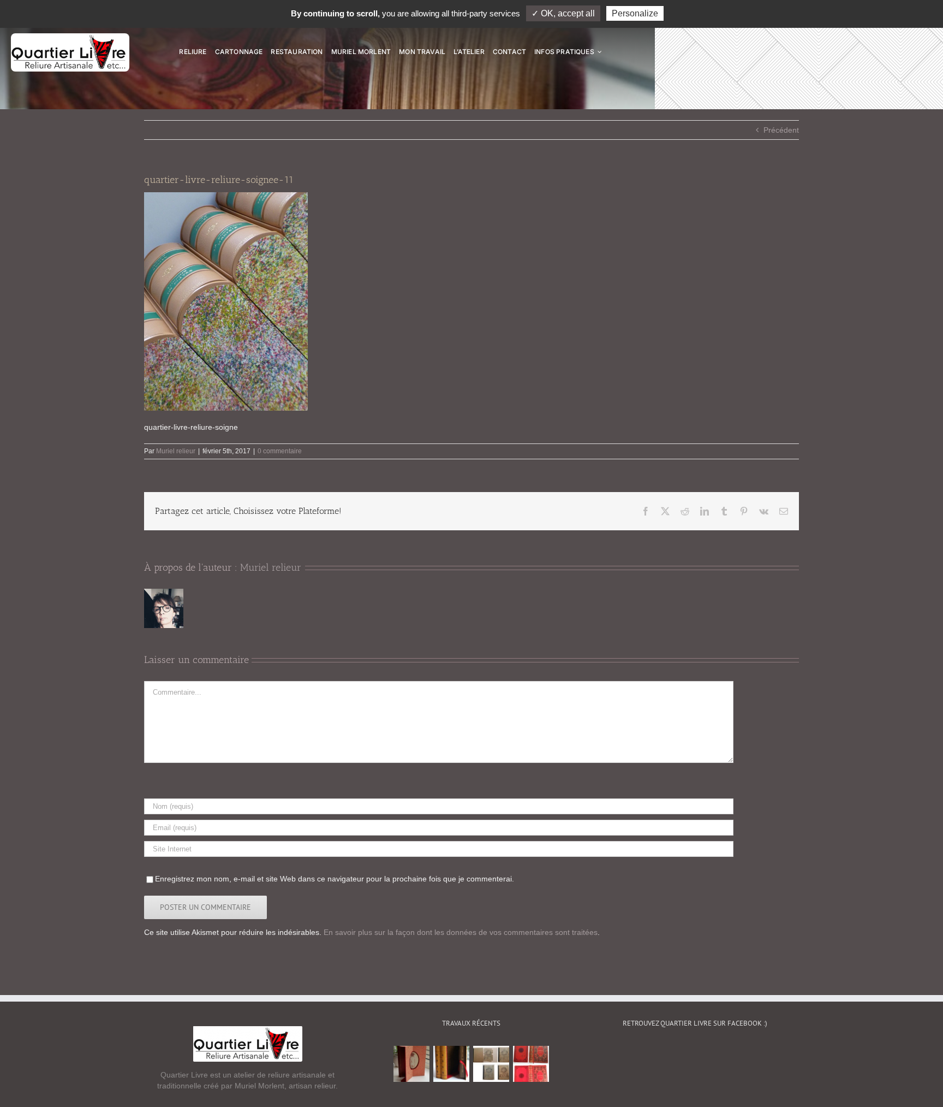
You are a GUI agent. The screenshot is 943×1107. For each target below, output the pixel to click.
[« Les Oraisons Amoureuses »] (412, 1064)
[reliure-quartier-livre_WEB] (70, 37)
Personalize (635, 13)
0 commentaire (280, 451)
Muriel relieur (175, 451)
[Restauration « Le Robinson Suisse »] (531, 1064)
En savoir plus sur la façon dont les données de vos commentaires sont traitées (461, 932)
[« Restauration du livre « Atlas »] (491, 1064)
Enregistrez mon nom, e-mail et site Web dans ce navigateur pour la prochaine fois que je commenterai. (334, 878)
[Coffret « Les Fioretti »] (451, 1064)
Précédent (781, 130)
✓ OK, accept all (563, 13)
